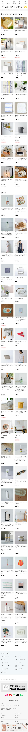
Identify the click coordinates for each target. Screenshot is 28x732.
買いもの (8, 3)
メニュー (25, 3)
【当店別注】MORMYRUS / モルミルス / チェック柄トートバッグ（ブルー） (7, 641)
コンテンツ (14, 3)
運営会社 (2, 721)
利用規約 (16, 717)
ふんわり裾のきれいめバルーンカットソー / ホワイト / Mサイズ (20, 365)
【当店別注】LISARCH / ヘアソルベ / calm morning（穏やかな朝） (21, 546)
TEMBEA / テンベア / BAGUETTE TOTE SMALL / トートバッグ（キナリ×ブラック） (7, 524)
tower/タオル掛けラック (6, 136)
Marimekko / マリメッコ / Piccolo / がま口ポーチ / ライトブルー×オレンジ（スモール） (21, 572)
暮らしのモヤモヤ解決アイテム (9, 679)
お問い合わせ (17, 715)
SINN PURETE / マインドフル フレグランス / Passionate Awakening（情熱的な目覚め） (7, 233)
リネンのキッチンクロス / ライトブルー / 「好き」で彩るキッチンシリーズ (20, 319)
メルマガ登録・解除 (18, 713)
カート (20, 3)
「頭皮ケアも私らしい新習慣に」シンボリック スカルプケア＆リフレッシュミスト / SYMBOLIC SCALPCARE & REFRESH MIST (20, 389)
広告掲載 (2, 717)
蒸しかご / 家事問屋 (19, 298)
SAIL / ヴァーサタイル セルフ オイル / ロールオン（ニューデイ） (7, 572)
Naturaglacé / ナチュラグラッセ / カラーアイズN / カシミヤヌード (21, 594)
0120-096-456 (16, 705)
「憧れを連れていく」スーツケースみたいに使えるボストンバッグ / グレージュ (7, 388)
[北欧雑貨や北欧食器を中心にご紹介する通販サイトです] (14, 7)
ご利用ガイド (3, 715)
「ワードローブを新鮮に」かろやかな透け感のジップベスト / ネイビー (21, 255)
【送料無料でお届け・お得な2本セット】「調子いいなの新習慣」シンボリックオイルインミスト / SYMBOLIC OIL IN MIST (7, 547)
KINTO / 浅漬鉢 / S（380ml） (7, 298)
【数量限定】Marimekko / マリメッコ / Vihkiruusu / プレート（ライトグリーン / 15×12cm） (21, 641)
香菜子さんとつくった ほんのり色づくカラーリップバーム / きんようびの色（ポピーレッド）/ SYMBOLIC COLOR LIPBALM (7, 617)
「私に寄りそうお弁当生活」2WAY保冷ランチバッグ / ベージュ (7, 365)
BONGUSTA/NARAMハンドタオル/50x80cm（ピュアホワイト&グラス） (7, 594)
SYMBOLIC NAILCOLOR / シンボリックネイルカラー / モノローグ (7, 210)
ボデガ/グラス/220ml (19, 277)
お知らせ (2, 713)
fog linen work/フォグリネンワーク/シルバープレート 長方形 (21, 181)
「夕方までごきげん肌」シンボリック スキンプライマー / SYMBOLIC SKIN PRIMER (7, 481)
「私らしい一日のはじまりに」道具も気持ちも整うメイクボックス (21, 233)
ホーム (3, 3)
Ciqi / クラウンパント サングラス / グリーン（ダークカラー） (20, 481)
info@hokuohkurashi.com (6, 705)
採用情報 (16, 721)
